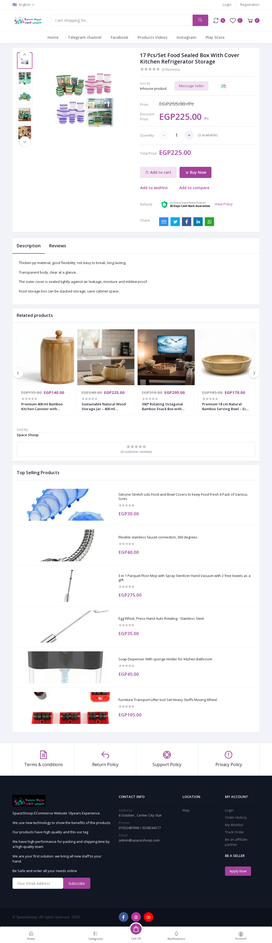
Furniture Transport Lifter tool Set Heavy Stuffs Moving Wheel (167, 700)
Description (29, 246)
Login (227, 4)
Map (186, 810)
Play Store (215, 37)
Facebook (119, 37)
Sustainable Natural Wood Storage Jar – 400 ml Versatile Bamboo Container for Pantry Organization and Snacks (105, 406)
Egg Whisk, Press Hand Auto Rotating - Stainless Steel (161, 619)
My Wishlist (234, 824)
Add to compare (194, 187)
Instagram (186, 37)
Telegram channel (84, 37)
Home (53, 37)
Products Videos (152, 37)
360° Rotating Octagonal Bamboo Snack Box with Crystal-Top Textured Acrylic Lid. (162, 406)
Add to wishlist (154, 187)
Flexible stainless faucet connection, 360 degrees (157, 537)
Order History (236, 817)
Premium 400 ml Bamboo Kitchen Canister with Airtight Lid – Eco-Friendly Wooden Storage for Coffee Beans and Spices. (44, 406)
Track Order (234, 832)
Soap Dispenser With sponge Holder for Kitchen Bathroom (165, 659)
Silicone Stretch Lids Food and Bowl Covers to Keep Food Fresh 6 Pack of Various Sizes (183, 496)
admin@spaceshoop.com (139, 840)
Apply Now (238, 871)
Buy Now (197, 172)
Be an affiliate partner (236, 842)
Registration (250, 4)
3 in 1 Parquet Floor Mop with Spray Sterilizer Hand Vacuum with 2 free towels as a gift (184, 578)
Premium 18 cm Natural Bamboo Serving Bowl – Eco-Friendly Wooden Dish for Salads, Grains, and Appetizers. (226, 406)
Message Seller (191, 85)
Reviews (57, 246)
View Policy (224, 204)
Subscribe (77, 883)
